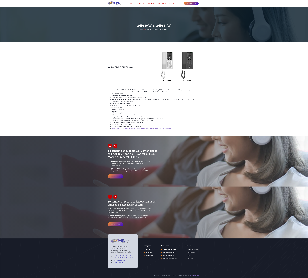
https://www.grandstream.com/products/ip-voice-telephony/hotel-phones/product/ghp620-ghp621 (141, 128)
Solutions (150, 3)
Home (131, 3)
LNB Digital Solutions (194, 275)
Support (161, 3)
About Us (172, 3)
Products (139, 3)
